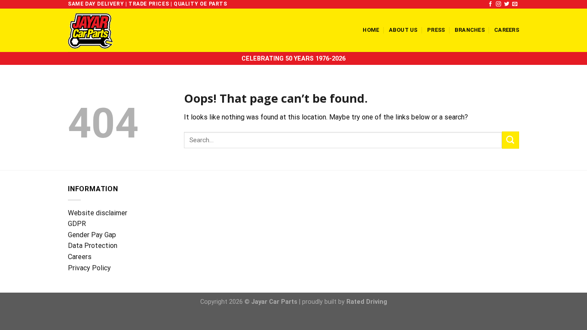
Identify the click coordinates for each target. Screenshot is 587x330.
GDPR (77, 224)
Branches (470, 30)
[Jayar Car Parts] (105, 30)
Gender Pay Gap (92, 235)
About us (403, 30)
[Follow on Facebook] (490, 4)
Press (436, 30)
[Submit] (510, 139)
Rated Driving (366, 302)
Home (371, 30)
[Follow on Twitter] (506, 4)
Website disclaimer (97, 213)
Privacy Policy (89, 268)
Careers (506, 30)
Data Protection (92, 245)
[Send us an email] (514, 4)
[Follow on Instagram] (498, 4)
